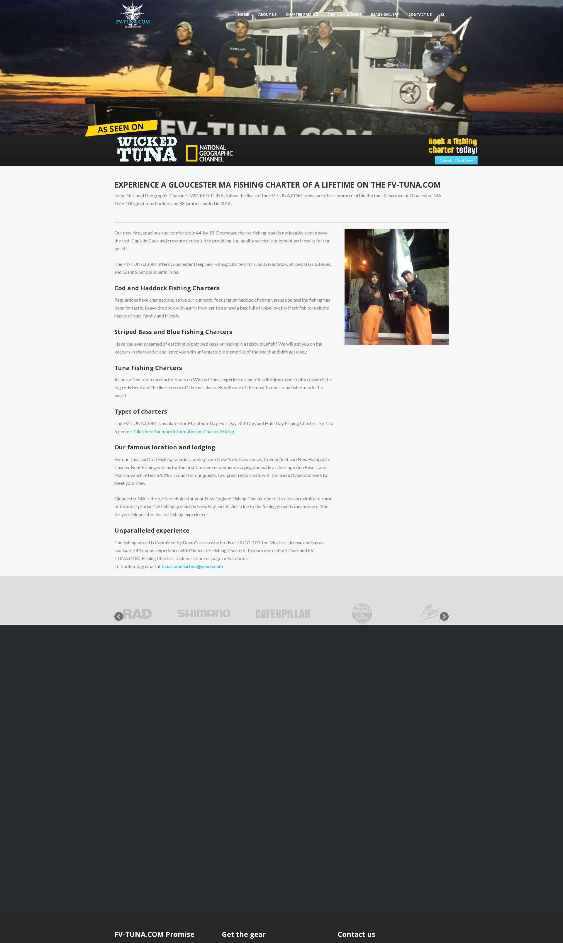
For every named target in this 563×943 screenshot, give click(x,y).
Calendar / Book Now (456, 160)
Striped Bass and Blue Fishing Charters (173, 332)
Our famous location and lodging (164, 447)
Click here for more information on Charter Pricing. (184, 431)
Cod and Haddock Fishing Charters (166, 288)
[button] (118, 616)
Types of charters (140, 411)
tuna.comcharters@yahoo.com (192, 566)
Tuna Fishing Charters (148, 368)
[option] (163, 614)
